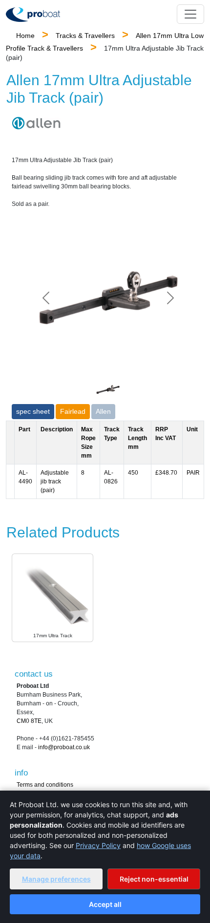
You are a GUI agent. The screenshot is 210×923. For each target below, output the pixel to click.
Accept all (105, 904)
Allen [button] (103, 411)
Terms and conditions (45, 784)
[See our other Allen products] (36, 122)
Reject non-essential (154, 879)
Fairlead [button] (72, 411)
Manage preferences (56, 879)
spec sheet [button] (33, 411)
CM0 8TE (29, 721)
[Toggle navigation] (190, 14)
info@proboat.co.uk (64, 747)
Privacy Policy (98, 845)
